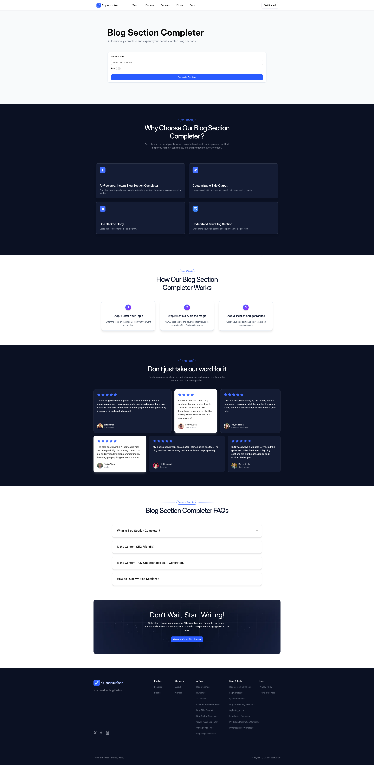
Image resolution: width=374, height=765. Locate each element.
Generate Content (187, 77)
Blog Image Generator (206, 744)
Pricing (157, 703)
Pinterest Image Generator (241, 738)
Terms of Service (267, 703)
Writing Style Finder (205, 738)
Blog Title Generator (205, 720)
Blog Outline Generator (206, 726)
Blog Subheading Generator (242, 714)
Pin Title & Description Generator (244, 732)
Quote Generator (237, 709)
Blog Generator (203, 697)
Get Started (270, 5)
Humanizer (201, 703)
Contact (178, 703)
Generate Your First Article (187, 649)
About (178, 697)
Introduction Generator (239, 726)
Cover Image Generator (207, 732)
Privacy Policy (265, 697)
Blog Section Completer (240, 697)
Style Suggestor (236, 720)
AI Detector (201, 709)
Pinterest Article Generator (208, 714)
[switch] (118, 68)
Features (158, 697)
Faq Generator (236, 703)
